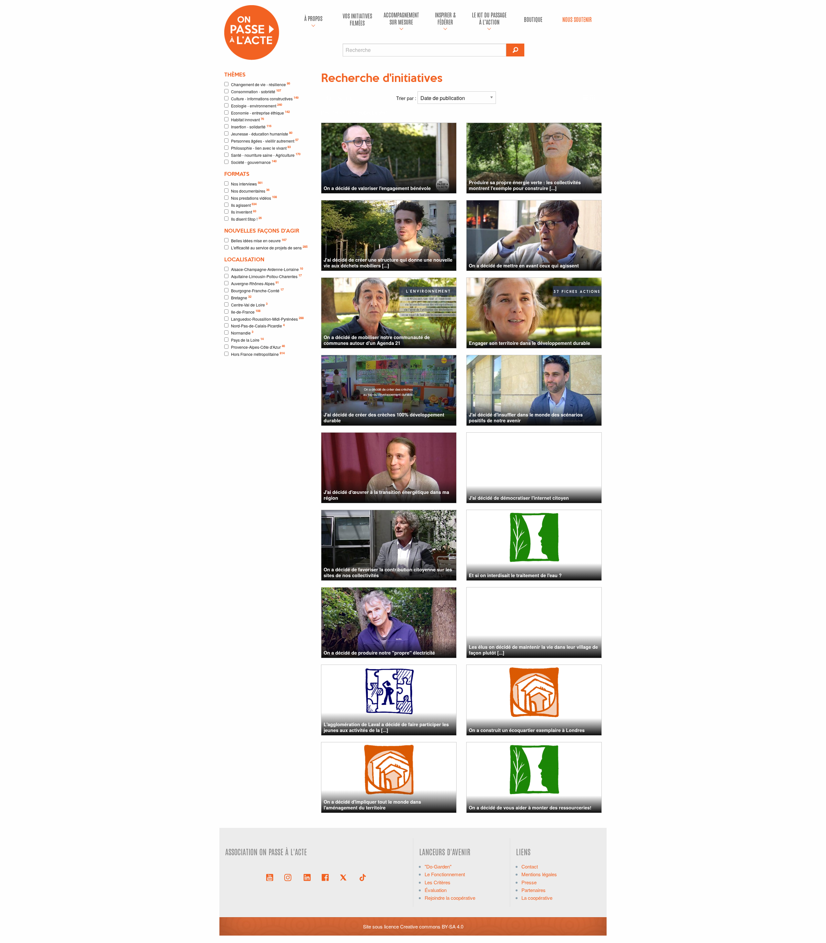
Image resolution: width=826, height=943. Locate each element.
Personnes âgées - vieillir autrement (264, 140)
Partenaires (533, 890)
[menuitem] (313, 19)
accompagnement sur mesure (401, 18)
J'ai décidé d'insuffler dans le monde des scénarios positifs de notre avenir (526, 417)
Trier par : (407, 98)
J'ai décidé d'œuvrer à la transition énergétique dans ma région (386, 495)
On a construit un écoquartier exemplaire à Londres (527, 730)
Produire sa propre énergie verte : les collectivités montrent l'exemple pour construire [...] (525, 185)
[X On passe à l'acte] (344, 877)
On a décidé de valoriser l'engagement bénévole (377, 188)
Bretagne (241, 297)
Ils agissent (244, 205)
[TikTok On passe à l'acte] (362, 877)
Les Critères (437, 882)
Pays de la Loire (247, 339)
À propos (313, 18)
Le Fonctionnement (445, 874)
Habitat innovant (247, 119)
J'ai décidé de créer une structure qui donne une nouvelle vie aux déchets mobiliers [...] (388, 262)
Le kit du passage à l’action (489, 18)
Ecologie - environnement (256, 105)
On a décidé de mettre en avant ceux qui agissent (524, 265)
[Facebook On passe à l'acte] (325, 877)
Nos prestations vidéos (254, 198)
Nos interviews (247, 183)
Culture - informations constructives (264, 98)
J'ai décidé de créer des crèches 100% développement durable (384, 417)
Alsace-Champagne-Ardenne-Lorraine (267, 269)
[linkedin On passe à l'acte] (307, 877)
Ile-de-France (245, 311)
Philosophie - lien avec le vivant (261, 148)
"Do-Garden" (438, 866)
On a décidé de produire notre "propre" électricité (379, 652)
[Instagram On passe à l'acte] (289, 877)
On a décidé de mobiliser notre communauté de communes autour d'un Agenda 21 (377, 340)
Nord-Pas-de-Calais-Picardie (258, 326)
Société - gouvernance (254, 162)
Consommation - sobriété (256, 91)
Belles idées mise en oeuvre (259, 240)
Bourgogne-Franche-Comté (257, 290)
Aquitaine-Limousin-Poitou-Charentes (266, 276)
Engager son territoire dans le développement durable (529, 343)
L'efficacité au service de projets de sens (269, 247)
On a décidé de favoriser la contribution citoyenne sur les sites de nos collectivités (388, 572)
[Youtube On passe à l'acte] (269, 877)
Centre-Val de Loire (249, 304)
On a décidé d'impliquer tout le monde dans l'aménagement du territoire (372, 804)
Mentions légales (539, 874)
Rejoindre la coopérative (450, 897)
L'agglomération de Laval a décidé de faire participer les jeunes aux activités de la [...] (386, 727)
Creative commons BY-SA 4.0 (431, 926)
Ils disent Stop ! (246, 219)
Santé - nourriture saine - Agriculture (265, 155)
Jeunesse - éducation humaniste (261, 133)
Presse (529, 882)
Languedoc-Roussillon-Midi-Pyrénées (267, 319)
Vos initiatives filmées (357, 19)
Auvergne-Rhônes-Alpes (255, 283)
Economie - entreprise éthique (260, 112)
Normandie (242, 332)
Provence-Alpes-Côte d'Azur (258, 347)
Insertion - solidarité (251, 127)
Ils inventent (243, 212)
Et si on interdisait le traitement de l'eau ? (515, 575)
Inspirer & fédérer (445, 18)
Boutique (533, 19)
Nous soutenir (577, 19)
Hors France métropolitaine (258, 354)
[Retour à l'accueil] (251, 31)
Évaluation (436, 890)
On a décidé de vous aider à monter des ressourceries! (530, 807)
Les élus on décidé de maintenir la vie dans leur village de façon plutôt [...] (533, 650)
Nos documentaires (250, 190)
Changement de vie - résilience (260, 84)
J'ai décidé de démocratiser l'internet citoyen (519, 498)
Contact (529, 866)
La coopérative (536, 897)
